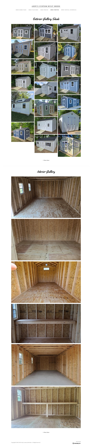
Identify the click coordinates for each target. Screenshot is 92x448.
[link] (46, 6)
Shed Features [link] (33, 9)
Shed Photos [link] (55, 9)
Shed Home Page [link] (21, 9)
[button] (46, 160)
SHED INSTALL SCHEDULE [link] (68, 9)
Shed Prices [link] (44, 9)
